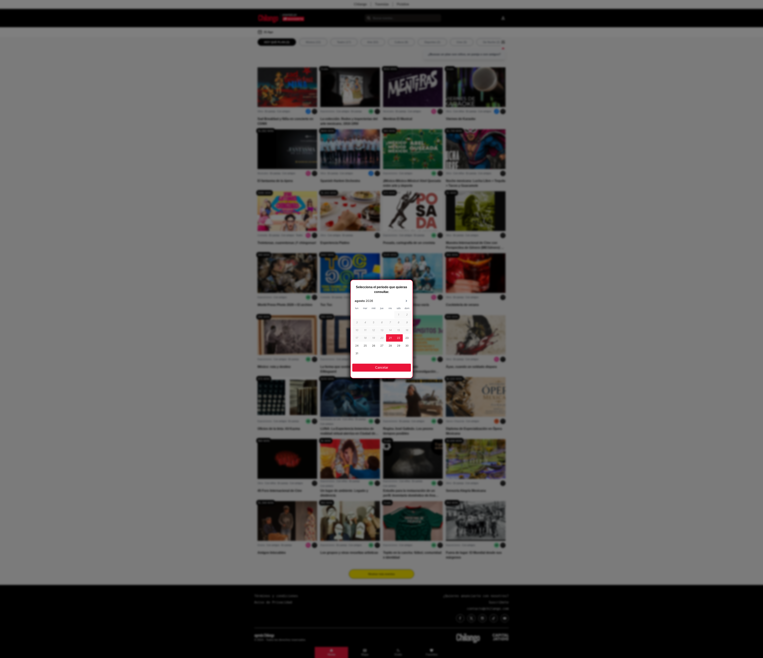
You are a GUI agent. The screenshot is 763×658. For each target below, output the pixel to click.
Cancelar (381, 367)
